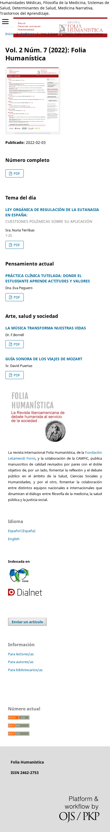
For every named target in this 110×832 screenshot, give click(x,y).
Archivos (27, 33)
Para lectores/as (21, 654)
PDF (16, 173)
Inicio (9, 33)
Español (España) (22, 530)
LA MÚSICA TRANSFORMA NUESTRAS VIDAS (45, 327)
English (13, 538)
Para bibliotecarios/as (25, 669)
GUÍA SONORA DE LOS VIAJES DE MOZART (43, 358)
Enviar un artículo (27, 621)
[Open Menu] (5, 21)
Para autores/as (20, 661)
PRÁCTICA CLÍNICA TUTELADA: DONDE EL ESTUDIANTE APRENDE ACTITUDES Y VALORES (47, 278)
